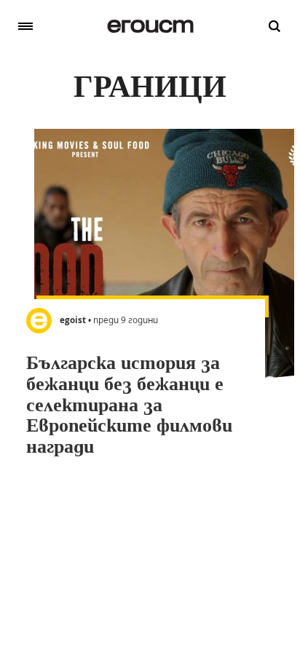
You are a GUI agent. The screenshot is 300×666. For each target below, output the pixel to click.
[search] (274, 26)
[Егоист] (150, 26)
